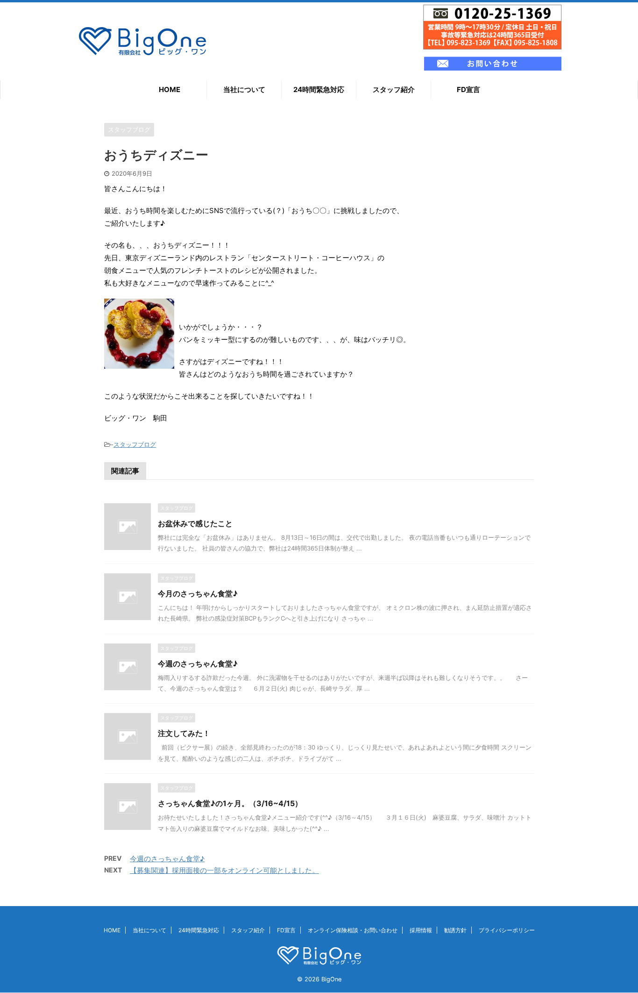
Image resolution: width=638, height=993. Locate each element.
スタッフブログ (134, 444)
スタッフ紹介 (394, 89)
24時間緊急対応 (318, 89)
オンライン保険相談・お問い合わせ (352, 930)
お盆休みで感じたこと (195, 523)
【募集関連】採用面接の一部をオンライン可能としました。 (224, 870)
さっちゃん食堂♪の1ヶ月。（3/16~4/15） (230, 803)
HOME (169, 89)
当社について (244, 89)
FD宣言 (468, 89)
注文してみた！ (184, 733)
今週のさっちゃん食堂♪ (198, 663)
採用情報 (421, 930)
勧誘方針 (455, 930)
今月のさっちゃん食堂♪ (198, 593)
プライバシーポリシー (507, 930)
